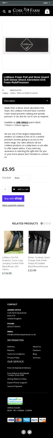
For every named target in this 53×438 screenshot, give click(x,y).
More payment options (13, 205)
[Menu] (9, 11)
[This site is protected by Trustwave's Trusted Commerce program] (15, 401)
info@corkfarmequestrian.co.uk (21, 334)
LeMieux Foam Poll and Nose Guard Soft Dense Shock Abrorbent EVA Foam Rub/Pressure (26, 80)
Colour (6, 177)
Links (45, 3)
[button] (41, 223)
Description (9, 101)
